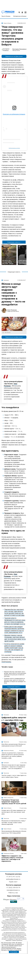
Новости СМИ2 (6, 244)
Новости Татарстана (8, 797)
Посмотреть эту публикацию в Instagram (14, 114)
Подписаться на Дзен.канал (14, 56)
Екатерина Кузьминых (19, 49)
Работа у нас (13, 893)
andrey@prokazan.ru (13, 879)
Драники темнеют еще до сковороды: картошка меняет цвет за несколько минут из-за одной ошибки (15, 638)
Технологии (6, 741)
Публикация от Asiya (14, 147)
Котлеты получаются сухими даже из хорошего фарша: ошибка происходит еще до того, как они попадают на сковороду (14, 647)
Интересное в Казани (9, 750)
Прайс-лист (13, 882)
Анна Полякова (12, 310)
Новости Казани (7, 23)
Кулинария (6, 280)
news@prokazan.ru (13, 890)
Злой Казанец (6, 662)
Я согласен (13, 952)
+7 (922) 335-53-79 (13, 887)
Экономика (6, 714)
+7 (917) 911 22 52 (13, 877)
